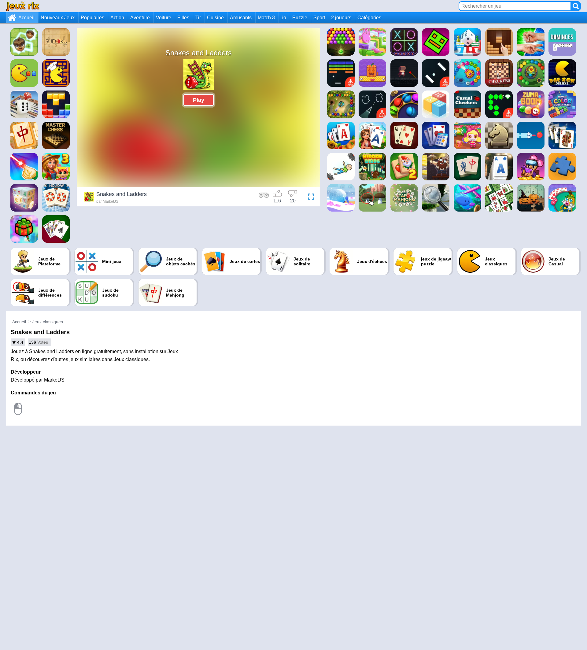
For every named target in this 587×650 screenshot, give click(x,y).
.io (283, 17)
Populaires (92, 17)
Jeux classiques (47, 321)
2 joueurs (341, 17)
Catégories (369, 17)
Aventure (140, 17)
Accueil (26, 17)
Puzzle (299, 17)
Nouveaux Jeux (58, 17)
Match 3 (266, 17)
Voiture (163, 17)
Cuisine (215, 17)
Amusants (241, 17)
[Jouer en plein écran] (309, 197)
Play (198, 100)
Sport (319, 17)
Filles (183, 17)
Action (117, 17)
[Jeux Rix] (22, 6)
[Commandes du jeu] (264, 197)
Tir (198, 17)
